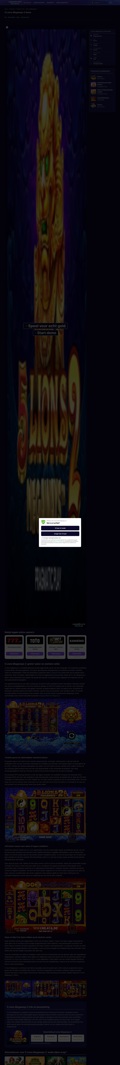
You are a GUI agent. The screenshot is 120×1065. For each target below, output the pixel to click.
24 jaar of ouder (60, 528)
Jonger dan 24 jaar (60, 534)
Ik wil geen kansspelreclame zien (52, 537)
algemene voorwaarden (57, 541)
